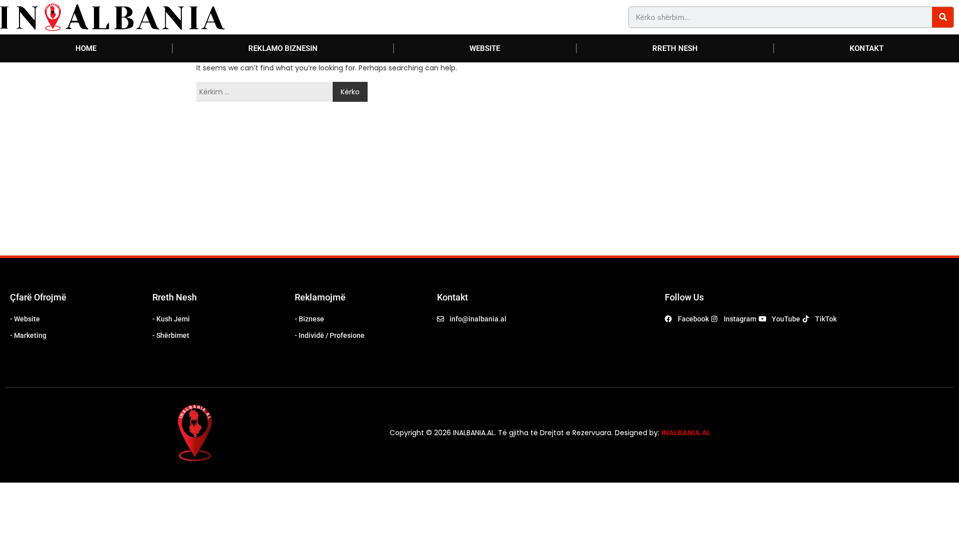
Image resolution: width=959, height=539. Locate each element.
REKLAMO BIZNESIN (283, 48)
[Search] (943, 17)
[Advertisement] (327, 181)
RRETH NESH (675, 48)
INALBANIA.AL (685, 433)
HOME (85, 48)
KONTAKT (867, 48)
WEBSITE (485, 48)
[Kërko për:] (267, 92)
